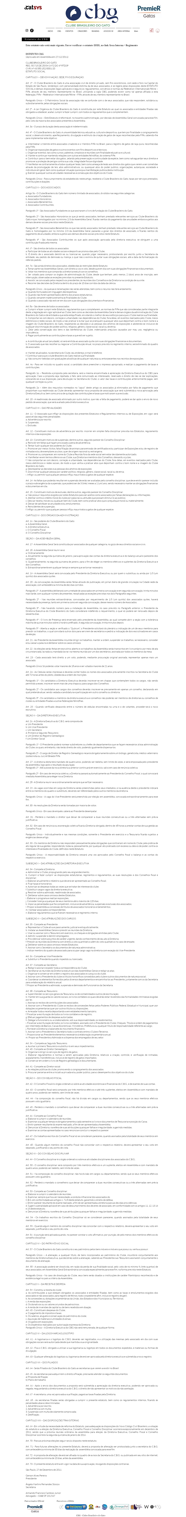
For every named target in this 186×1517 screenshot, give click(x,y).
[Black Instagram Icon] (27, 30)
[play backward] (61, 1507)
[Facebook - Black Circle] (32, 30)
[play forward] (158, 1507)
